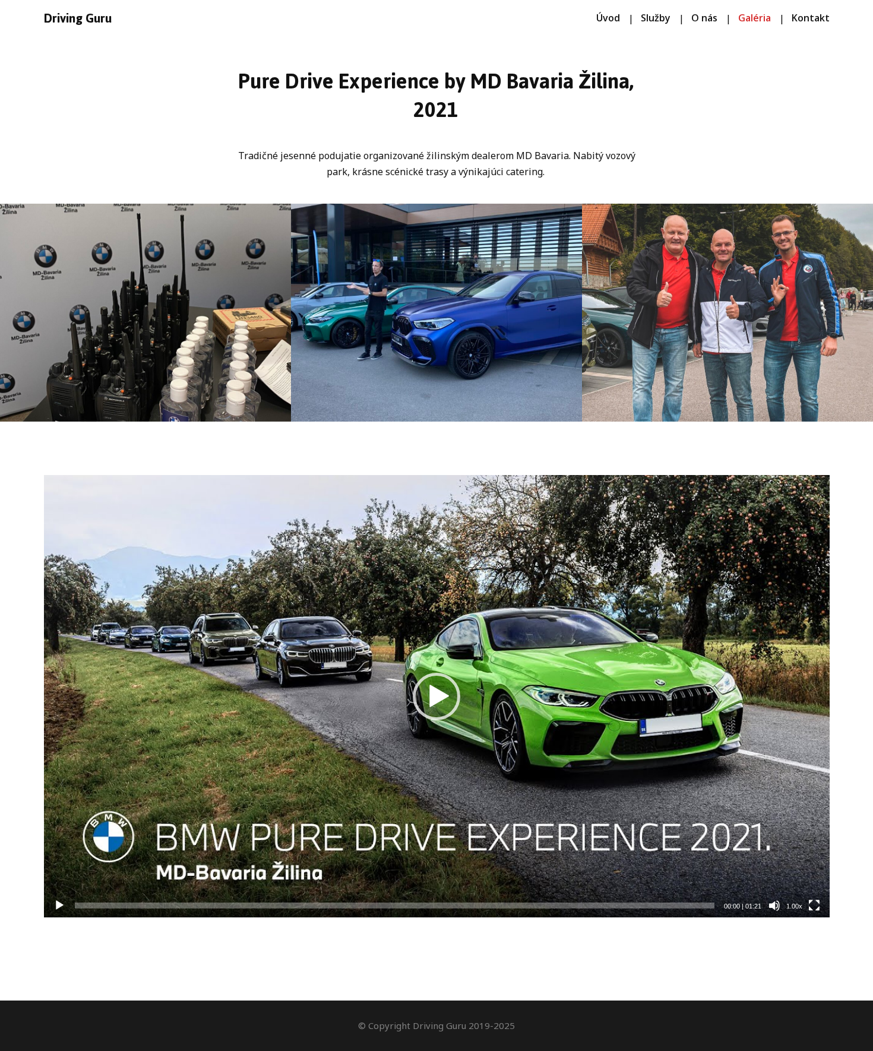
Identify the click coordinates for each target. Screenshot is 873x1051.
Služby (655, 17)
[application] (437, 696)
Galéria (754, 17)
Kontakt (811, 17)
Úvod (608, 17)
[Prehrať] (59, 905)
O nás (704, 17)
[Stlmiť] (774, 905)
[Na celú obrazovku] (814, 905)
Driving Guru (78, 18)
